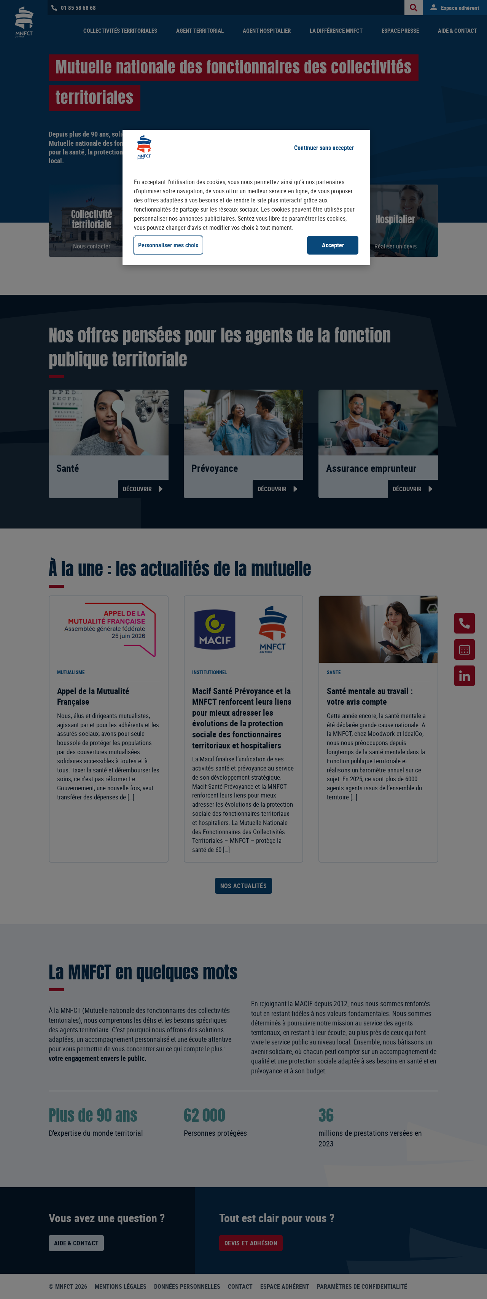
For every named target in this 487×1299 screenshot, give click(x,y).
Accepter (333, 245)
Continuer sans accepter (324, 147)
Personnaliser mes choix (168, 245)
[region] (246, 197)
